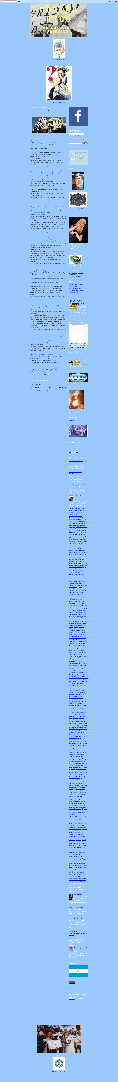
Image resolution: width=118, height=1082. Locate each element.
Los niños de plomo (78, 496)
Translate (81, 136)
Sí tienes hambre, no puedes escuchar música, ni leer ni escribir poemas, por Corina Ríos (77, 933)
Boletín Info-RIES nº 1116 (81, 303)
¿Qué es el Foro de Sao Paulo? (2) (75, 907)
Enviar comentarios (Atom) (44, 391)
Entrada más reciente (35, 387)
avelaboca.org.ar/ (73, 274)
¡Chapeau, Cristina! (78, 894)
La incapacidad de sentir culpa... (75, 461)
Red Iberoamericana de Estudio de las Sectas (76, 301)
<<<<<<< (71, 444)
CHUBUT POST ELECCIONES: (75, 918)
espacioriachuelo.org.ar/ (75, 276)
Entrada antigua (62, 387)
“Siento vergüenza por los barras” (75, 485)
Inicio (49, 387)
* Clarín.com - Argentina (75, 288)
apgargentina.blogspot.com (76, 273)
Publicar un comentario (36, 384)
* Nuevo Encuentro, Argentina (76, 290)
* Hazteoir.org (72, 420)
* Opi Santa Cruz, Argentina (75, 284)
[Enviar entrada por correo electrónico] (48, 374)
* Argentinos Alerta (73, 292)
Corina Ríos (59, 15)
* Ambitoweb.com (73, 286)
